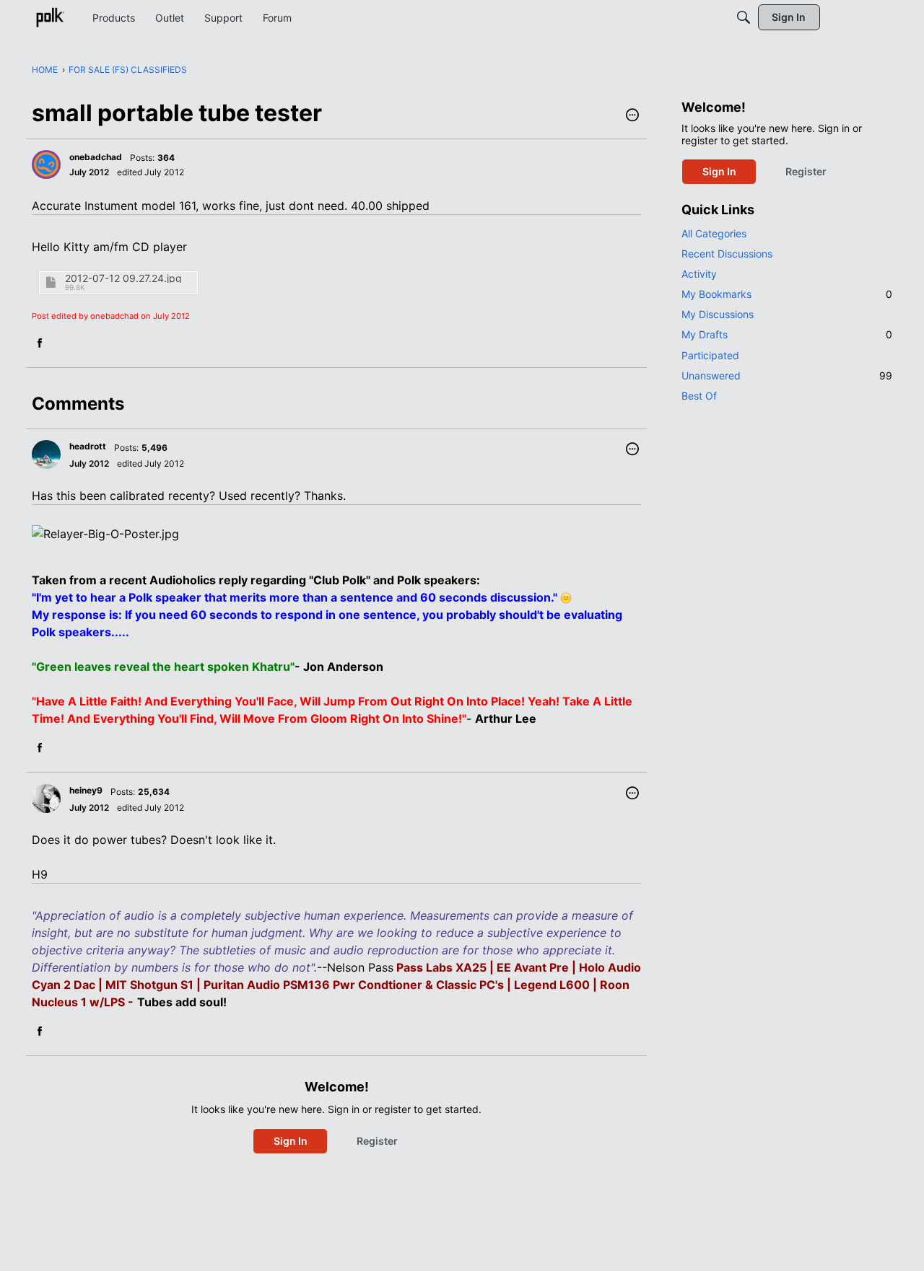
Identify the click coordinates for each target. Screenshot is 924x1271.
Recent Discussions (726, 253)
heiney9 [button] (86, 790)
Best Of (699, 396)
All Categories (713, 233)
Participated (710, 355)
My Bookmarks (786, 294)
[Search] (744, 17)
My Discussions (717, 314)
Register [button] (377, 1141)
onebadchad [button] (95, 156)
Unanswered (786, 375)
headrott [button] (87, 446)
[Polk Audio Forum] (50, 17)
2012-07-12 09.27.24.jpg (123, 278)
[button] (632, 116)
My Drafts (786, 334)
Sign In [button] (291, 1141)
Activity (699, 274)
